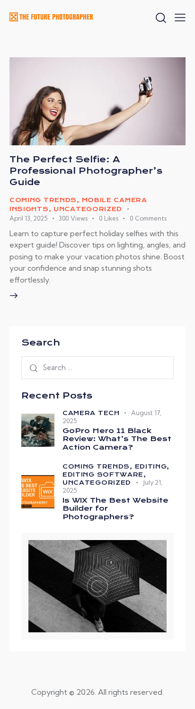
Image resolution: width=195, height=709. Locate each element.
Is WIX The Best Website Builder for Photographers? (115, 508)
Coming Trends (43, 200)
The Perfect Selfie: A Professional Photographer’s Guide (85, 170)
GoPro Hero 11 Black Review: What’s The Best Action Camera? (116, 439)
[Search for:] (97, 367)
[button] (180, 16)
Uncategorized (87, 209)
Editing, (152, 466)
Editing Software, (104, 474)
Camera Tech (91, 413)
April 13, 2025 (28, 218)
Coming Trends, (98, 466)
